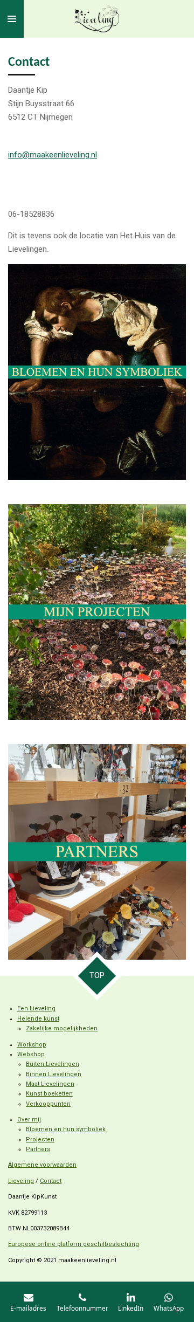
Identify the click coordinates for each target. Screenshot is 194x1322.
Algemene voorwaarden (42, 1164)
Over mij (29, 1119)
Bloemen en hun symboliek (66, 1129)
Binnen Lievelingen (53, 1074)
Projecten (40, 1139)
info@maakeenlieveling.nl (52, 155)
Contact (50, 1181)
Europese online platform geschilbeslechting (73, 1244)
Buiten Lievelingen (52, 1064)
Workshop (31, 1044)
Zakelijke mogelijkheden (62, 1028)
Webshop (31, 1054)
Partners (38, 1149)
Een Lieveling (36, 1008)
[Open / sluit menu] (12, 19)
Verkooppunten (48, 1103)
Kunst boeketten (49, 1093)
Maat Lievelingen (50, 1083)
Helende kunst (38, 1018)
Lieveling (21, 1181)
